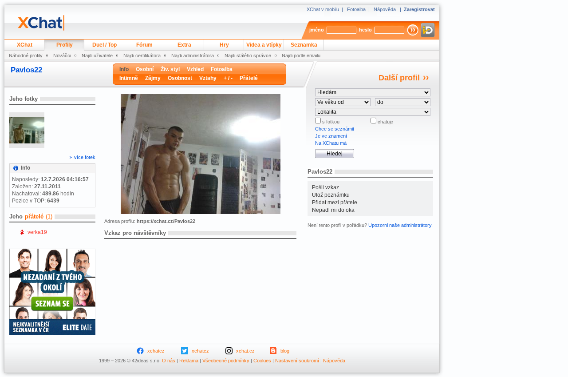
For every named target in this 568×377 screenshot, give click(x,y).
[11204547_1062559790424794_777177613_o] (26, 130)
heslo (365, 29)
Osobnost (180, 78)
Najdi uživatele (97, 55)
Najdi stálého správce (248, 55)
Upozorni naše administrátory (399, 225)
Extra (184, 45)
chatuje (384, 121)
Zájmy (153, 78)
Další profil (399, 77)
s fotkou (330, 121)
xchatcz (156, 350)
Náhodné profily (26, 55)
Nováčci (62, 55)
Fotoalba (356, 9)
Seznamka (304, 45)
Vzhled (195, 69)
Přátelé (249, 78)
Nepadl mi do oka (333, 210)
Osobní (145, 69)
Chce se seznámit (334, 128)
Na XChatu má (331, 143)
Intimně (128, 78)
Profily (64, 45)
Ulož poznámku (331, 195)
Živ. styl (170, 69)
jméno (316, 29)
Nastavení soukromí (297, 360)
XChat (24, 45)
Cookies (262, 360)
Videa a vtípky (264, 45)
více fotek (84, 157)
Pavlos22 (26, 70)
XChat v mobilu (323, 9)
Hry (224, 45)
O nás (168, 360)
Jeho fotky (23, 98)
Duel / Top (104, 45)
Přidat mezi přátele (334, 202)
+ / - (228, 78)
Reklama (188, 360)
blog (284, 350)
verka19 (37, 232)
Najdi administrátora (192, 55)
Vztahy (208, 78)
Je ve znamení (331, 136)
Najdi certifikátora (142, 55)
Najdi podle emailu (301, 55)
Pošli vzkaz (325, 187)
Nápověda (385, 9)
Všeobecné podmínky (225, 360)
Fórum (144, 45)
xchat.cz (245, 350)
